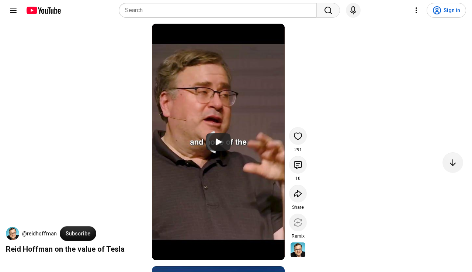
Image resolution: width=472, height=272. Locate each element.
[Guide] (13, 10)
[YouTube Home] (43, 10)
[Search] (328, 10)
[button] (12, 233)
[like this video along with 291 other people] (298, 136)
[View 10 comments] (298, 165)
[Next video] (452, 162)
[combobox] (220, 10)
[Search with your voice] (353, 10)
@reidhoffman (39, 234)
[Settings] (416, 10)
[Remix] (298, 222)
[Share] (298, 194)
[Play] (218, 142)
